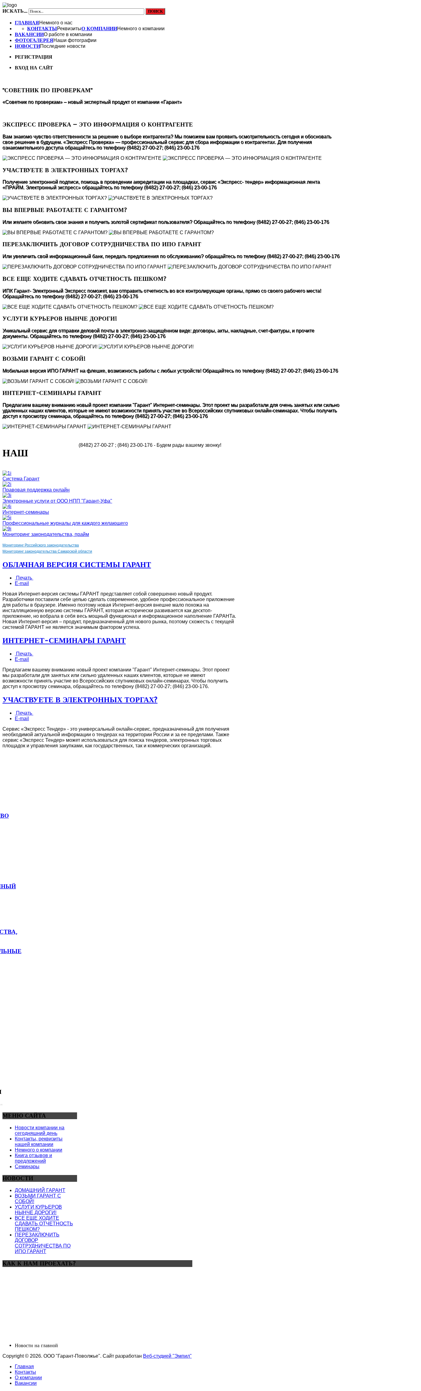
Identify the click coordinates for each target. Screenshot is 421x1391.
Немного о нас (55, 22)
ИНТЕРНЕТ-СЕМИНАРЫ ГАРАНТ (64, 640)
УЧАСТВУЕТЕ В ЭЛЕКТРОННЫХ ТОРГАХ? (79, 700)
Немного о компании (141, 28)
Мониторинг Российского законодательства (40, 545)
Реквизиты (69, 28)
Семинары (27, 1166)
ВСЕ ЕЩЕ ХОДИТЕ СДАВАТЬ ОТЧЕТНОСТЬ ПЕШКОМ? (44, 1223)
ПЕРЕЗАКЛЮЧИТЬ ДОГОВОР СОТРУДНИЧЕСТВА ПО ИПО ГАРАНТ (43, 1243)
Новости (27, 46)
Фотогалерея (34, 40)
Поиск (155, 11)
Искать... (14, 11)
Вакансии (29, 34)
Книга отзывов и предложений (33, 1158)
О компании (99, 28)
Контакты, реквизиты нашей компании (39, 1141)
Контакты (42, 28)
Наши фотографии (74, 40)
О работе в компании (68, 34)
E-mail (22, 583)
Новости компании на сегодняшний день (39, 1130)
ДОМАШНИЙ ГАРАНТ (40, 1190)
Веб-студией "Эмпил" (167, 1356)
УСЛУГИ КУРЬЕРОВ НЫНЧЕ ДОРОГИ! (38, 1209)
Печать (24, 577)
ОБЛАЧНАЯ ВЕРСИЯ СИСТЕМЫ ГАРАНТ (76, 564)
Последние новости (62, 46)
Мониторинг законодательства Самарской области (47, 551)
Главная (27, 23)
